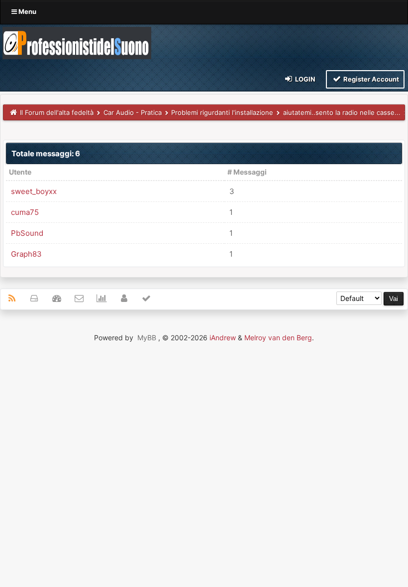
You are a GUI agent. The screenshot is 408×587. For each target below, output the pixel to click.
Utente (20, 172)
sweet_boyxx (34, 191)
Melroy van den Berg (278, 337)
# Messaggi (247, 172)
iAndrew (222, 337)
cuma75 (25, 212)
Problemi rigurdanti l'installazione (222, 112)
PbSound (27, 233)
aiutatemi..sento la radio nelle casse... (342, 112)
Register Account (370, 79)
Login (304, 79)
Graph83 (26, 254)
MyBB (146, 337)
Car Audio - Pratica (132, 112)
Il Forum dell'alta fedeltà (57, 112)
